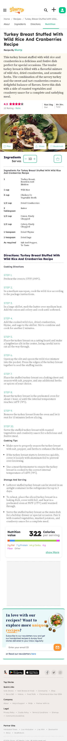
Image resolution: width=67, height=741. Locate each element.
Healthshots (19, 733)
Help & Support (18, 703)
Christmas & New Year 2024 (50, 694)
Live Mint (40, 729)
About (6, 703)
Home (7, 19)
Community (42, 691)
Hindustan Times (10, 729)
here (33, 653)
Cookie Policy (23, 712)
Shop (53, 691)
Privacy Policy (9, 712)
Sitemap (55, 712)
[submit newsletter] (57, 647)
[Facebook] (47, 672)
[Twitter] (53, 672)
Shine (8, 733)
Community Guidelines (15, 716)
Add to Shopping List (58, 159)
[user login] (62, 10)
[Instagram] (60, 672)
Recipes (17, 19)
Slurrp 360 (10, 694)
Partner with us (42, 703)
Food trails (31, 694)
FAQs (30, 703)
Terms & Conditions (40, 712)
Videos (20, 694)
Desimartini (53, 729)
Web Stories (9, 691)
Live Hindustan (27, 729)
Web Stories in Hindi (25, 691)
